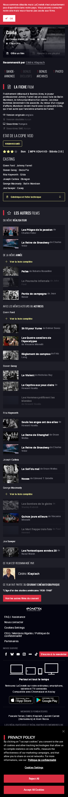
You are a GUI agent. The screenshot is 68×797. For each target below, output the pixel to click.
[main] (34, 761)
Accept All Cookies (34, 789)
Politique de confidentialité (42, 760)
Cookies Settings (34, 767)
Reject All (34, 778)
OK (11, 18)
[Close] (63, 731)
